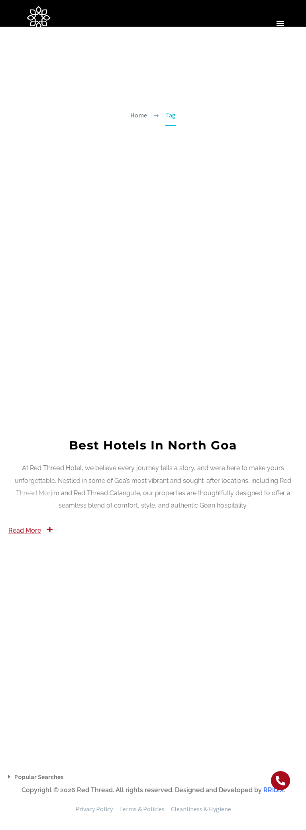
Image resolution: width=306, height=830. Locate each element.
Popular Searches (38, 777)
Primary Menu (280, 23)
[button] (280, 780)
